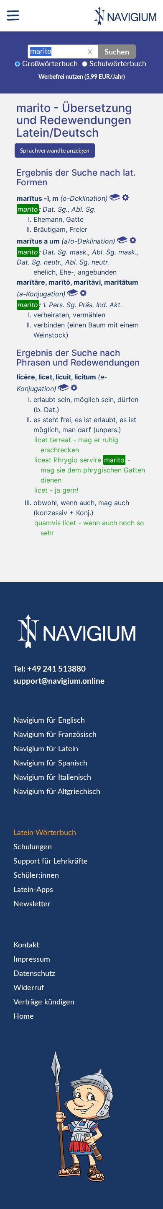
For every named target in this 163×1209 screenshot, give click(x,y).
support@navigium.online (58, 680)
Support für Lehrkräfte (50, 861)
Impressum (31, 959)
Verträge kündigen (43, 1002)
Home (23, 1016)
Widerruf (28, 988)
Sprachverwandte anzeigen (54, 150)
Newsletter (32, 904)
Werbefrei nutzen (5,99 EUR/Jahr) (81, 77)
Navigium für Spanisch (50, 763)
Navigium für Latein (45, 749)
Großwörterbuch (50, 64)
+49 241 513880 (56, 668)
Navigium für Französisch (55, 735)
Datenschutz (34, 974)
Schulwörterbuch (117, 64)
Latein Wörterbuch (44, 833)
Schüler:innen (36, 876)
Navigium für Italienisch (52, 777)
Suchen (116, 51)
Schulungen (32, 847)
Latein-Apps (33, 890)
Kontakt (26, 945)
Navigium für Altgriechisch (56, 792)
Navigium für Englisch (49, 720)
